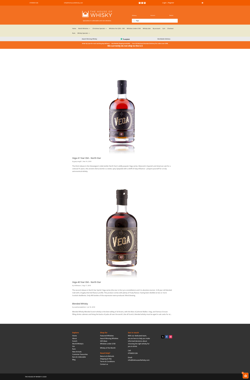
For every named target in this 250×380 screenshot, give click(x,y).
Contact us (104, 364)
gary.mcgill (77, 161)
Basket (171, 15)
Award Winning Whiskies (109, 338)
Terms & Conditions (107, 361)
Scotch (74, 341)
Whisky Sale (147, 28)
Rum (73, 33)
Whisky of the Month (108, 348)
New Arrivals (77, 352)
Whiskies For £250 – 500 (117, 28)
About (74, 338)
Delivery (134, 15)
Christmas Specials (98, 28)
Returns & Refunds (107, 356)
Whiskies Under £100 (134, 28)
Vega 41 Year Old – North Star (86, 158)
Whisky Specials (82, 33)
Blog (73, 360)
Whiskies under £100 (107, 344)
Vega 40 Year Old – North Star (86, 282)
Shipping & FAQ (106, 359)
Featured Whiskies (107, 336)
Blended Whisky (80, 303)
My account (156, 28)
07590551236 (34, 3)
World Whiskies (83, 28)
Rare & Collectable (79, 357)
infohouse (77, 285)
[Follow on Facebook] (140, 3)
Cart (163, 28)
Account (152, 15)
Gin (73, 346)
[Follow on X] (142, 3)
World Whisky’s (77, 344)
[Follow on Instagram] (145, 3)
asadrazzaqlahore (80, 307)
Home (198, 3)
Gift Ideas (103, 341)
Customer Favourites (80, 354)
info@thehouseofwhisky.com (73, 3)
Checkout (170, 28)
